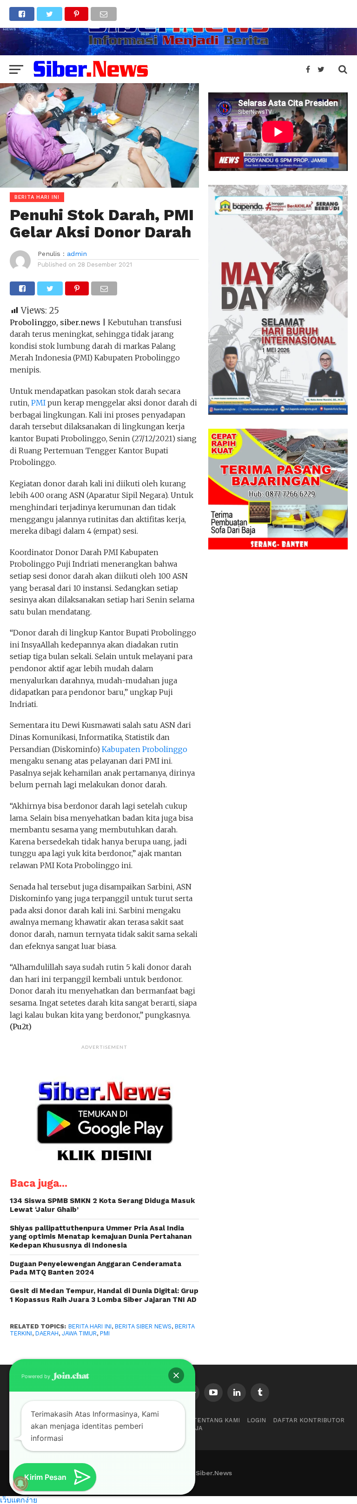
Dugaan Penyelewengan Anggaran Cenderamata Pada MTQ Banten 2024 (95, 1268)
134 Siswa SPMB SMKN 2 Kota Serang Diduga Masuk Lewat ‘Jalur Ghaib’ (102, 1205)
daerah (47, 1333)
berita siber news (143, 1326)
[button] (176, 1375)
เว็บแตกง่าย (18, 1499)
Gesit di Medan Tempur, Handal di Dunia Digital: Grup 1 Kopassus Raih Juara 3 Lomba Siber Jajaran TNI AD (104, 1295)
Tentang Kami (216, 1420)
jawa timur (79, 1333)
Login (256, 1420)
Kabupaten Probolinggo (144, 749)
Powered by (36, 1376)
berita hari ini (90, 1326)
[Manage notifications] (20, 1483)
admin (77, 253)
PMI (38, 402)
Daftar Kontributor (308, 1420)
